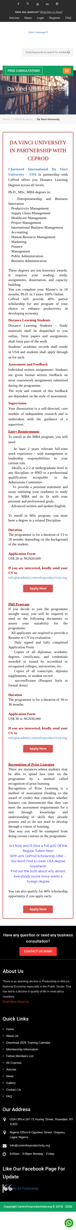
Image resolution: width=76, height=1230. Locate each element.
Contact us (13, 1089)
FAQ (68, 17)
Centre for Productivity (23, 1188)
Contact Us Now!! (38, 951)
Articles (14, 17)
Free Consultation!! (24, 70)
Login (40, 17)
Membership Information (22, 1049)
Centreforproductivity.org (34, 1206)
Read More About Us (16, 1001)
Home (6, 119)
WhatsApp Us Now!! (51, 12)
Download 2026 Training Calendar (28, 1042)
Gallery (11, 1083)
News (28, 17)
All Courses (14, 1062)
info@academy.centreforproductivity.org (37, 577)
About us (12, 1036)
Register (54, 17)
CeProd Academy (23, 119)
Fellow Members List (20, 1056)
